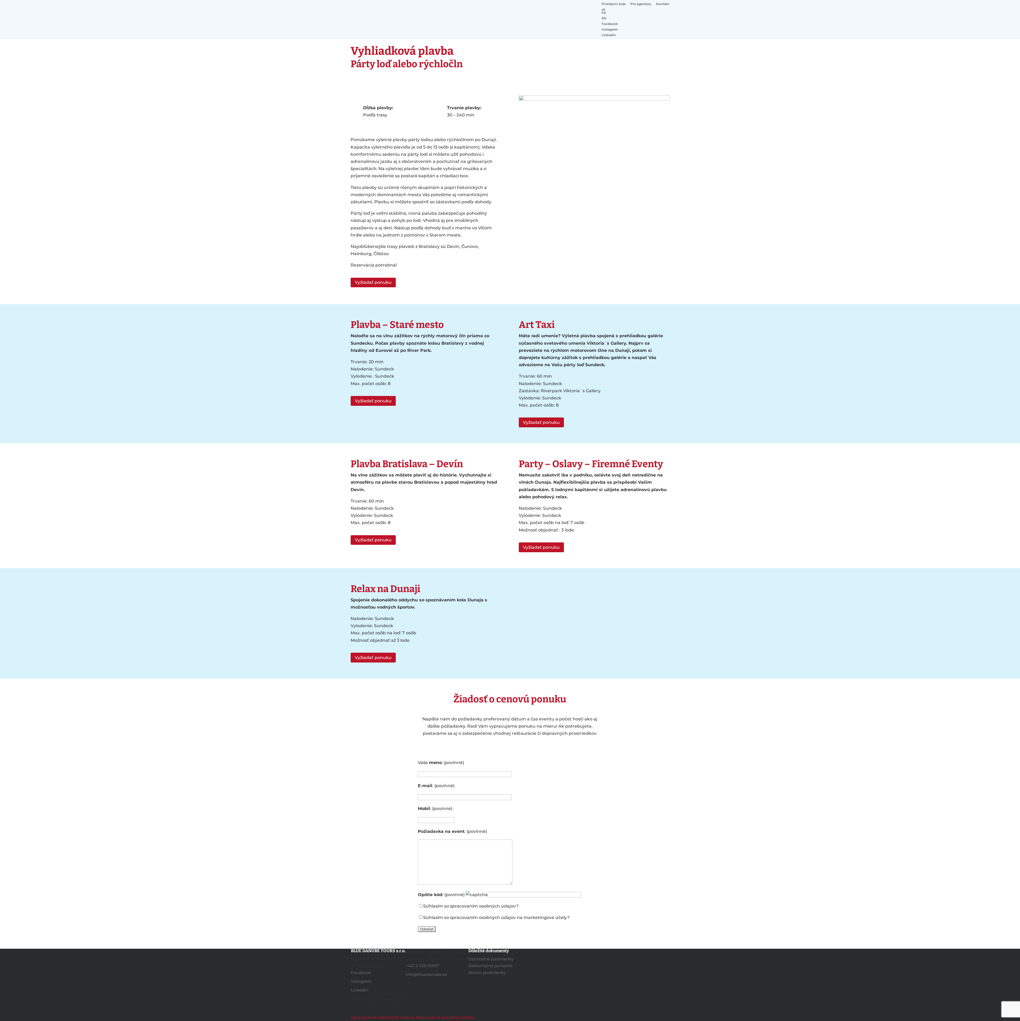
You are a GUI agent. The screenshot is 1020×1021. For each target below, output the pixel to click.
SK (604, 13)
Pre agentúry (640, 4)
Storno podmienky (487, 972)
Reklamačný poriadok (490, 965)
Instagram (610, 29)
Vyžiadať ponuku (373, 282)
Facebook (610, 24)
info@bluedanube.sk (426, 974)
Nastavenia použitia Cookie (445, 1017)
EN (604, 18)
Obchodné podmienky (491, 958)
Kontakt (662, 4)
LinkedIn (609, 35)
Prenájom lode (614, 4)
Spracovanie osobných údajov (383, 1017)
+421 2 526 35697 (422, 965)
